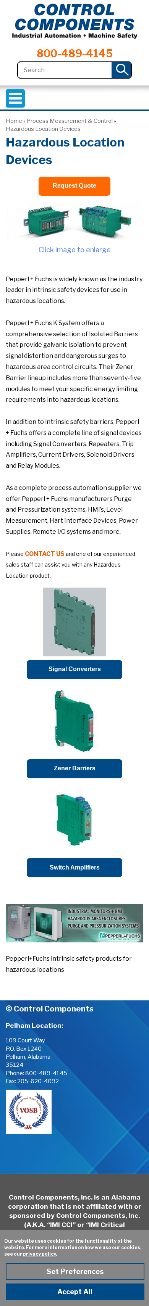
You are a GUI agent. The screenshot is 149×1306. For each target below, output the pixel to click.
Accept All (74, 1292)
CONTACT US (45, 553)
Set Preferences (75, 1271)
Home (14, 121)
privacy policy (39, 1254)
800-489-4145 (75, 53)
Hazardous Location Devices (43, 129)
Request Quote (74, 185)
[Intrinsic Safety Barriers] (74, 221)
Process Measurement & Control (69, 121)
